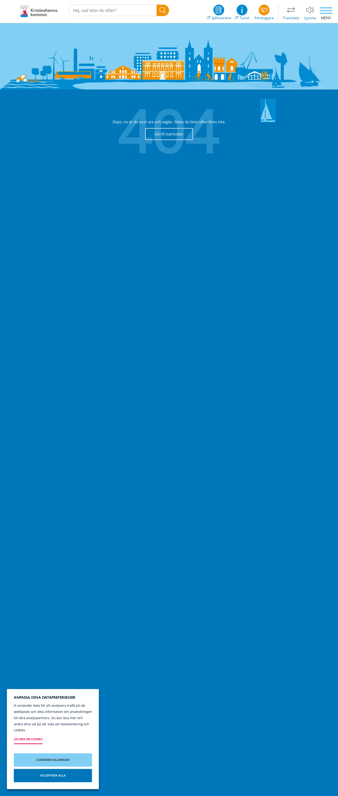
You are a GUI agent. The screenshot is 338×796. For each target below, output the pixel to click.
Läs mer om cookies (28, 739)
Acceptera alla (53, 775)
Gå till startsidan (169, 134)
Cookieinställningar (53, 760)
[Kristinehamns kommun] (38, 11)
